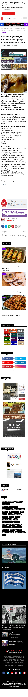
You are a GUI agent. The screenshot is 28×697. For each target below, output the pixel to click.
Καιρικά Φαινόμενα (7, 519)
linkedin (21, 362)
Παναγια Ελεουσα (7, 527)
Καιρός (16, 519)
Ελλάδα (11, 517)
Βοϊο (22, 511)
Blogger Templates (14, 683)
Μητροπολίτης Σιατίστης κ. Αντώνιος (11, 522)
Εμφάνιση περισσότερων (20, 243)
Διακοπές (5, 517)
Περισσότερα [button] (6, 9)
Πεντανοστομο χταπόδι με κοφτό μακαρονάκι (11, 316)
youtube (9, 362)
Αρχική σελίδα (5, 28)
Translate (6, 490)
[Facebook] (2, 226)
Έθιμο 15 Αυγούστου (7, 509)
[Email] (16, 226)
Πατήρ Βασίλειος (17, 527)
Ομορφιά (5, 524)
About (12, 681)
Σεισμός (13, 529)
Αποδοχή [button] (8, 13)
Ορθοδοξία (12, 524)
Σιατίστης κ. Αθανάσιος (8, 532)
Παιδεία (19, 524)
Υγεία (4, 534)
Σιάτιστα (19, 529)
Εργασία (18, 517)
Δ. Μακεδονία (18, 514)
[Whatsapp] (9, 226)
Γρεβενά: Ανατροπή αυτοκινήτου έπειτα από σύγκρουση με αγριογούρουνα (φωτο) (17, 634)
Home (7, 681)
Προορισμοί (5, 529)
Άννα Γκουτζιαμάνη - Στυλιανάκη (10, 506)
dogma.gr (4, 184)
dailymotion (8, 370)
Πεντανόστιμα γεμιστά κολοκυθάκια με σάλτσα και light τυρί (12, 267)
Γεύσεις (11, 28)
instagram (21, 366)
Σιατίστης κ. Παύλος (20, 532)
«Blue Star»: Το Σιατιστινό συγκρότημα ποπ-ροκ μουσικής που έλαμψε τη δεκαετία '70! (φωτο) (13, 626)
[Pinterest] (12, 226)
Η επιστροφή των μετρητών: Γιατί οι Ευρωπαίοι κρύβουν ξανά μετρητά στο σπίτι (15, 17)
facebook (8, 358)
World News (19, 501)
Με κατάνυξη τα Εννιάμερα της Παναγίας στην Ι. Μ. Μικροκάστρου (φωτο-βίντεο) (17, 643)
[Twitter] (6, 226)
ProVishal (22, 683)
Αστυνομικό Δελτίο (14, 511)
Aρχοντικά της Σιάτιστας (8, 501)
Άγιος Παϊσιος (6, 504)
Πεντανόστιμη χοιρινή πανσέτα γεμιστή (12, 292)
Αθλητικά (5, 511)
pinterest (8, 366)
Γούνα (10, 514)
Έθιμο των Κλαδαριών (19, 509)
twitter (21, 358)
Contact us (19, 681)
